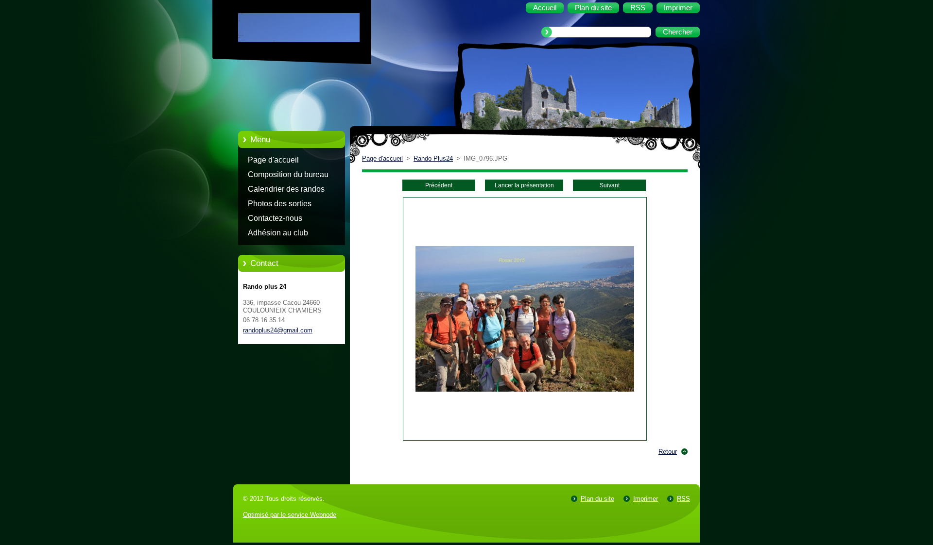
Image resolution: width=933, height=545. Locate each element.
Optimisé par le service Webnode (289, 514)
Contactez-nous (275, 218)
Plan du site (597, 498)
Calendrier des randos (286, 189)
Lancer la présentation (524, 185)
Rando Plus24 (433, 158)
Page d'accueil (273, 160)
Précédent (438, 185)
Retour (667, 451)
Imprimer (645, 498)
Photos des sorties (279, 203)
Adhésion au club (278, 233)
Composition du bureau (288, 174)
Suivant (610, 185)
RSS (683, 498)
